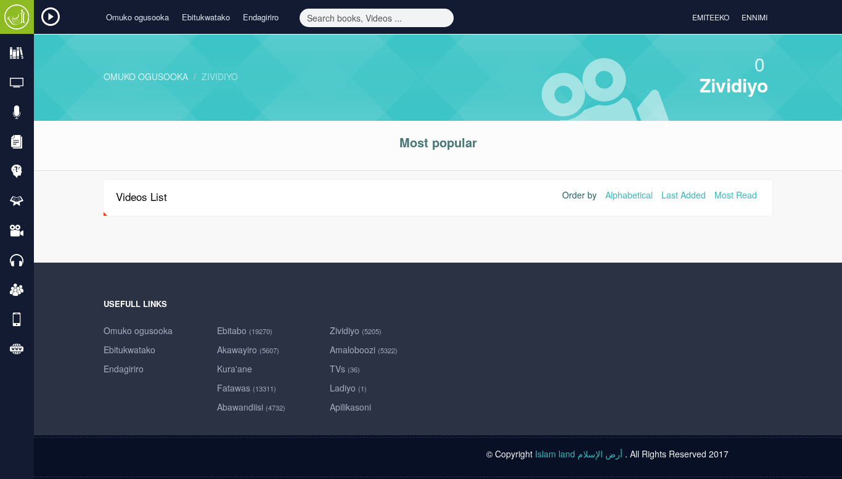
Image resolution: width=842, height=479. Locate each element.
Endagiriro (261, 17)
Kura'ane (234, 368)
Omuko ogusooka (137, 17)
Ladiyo (348, 388)
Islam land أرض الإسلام (579, 454)
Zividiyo (220, 76)
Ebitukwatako (206, 17)
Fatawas (246, 388)
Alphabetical (629, 195)
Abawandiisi (251, 407)
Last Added (683, 195)
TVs (345, 368)
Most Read (735, 195)
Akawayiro (248, 349)
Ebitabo (244, 330)
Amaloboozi (364, 349)
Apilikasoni (350, 407)
